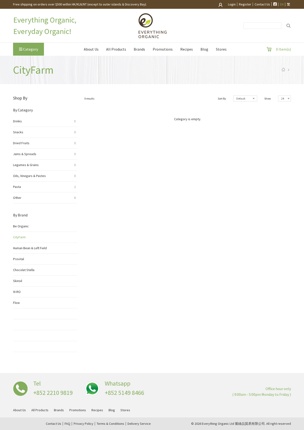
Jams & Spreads (44, 154)
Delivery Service (139, 423)
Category (30, 49)
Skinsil (17, 281)
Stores (221, 49)
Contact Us (262, 4)
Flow (16, 303)
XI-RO (17, 292)
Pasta (44, 187)
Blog (204, 49)
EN (282, 4)
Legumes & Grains (44, 165)
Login (231, 4)
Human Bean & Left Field (30, 248)
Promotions (163, 49)
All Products (116, 49)
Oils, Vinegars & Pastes (44, 176)
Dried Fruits (44, 143)
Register (245, 4)
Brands (139, 49)
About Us (91, 49)
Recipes (186, 49)
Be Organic (21, 226)
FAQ (67, 423)
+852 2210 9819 (53, 393)
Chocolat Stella (23, 270)
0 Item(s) (283, 49)
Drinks (44, 121)
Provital (18, 259)
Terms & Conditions (110, 423)
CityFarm (19, 237)
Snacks (44, 132)
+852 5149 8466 (124, 393)
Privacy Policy (83, 423)
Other (44, 198)
